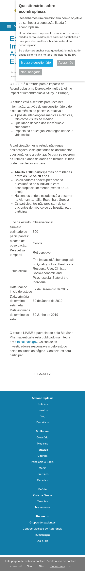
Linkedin (27, 382)
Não (41, 566)
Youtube (58, 382)
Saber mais (57, 566)
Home (13, 72)
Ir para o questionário (36, 62)
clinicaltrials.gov (26, 342)
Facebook (47, 382)
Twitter (37, 382)
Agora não (66, 62)
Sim (29, 566)
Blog (42, 416)
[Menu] (7, 25)
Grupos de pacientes (42, 522)
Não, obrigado (31, 72)
